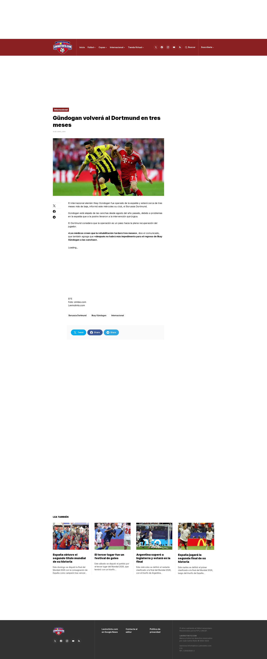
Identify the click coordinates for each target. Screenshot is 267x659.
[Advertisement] (133, 19)
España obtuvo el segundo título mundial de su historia (69, 558)
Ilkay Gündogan (99, 315)
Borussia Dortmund (77, 315)
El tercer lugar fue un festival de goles (109, 556)
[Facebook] (162, 47)
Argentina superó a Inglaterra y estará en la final (153, 558)
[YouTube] (174, 47)
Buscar (191, 47)
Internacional (61, 109)
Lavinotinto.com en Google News (109, 630)
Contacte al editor (131, 630)
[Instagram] (168, 47)
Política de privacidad (155, 630)
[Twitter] (156, 47)
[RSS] (180, 47)
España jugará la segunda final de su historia (192, 558)
